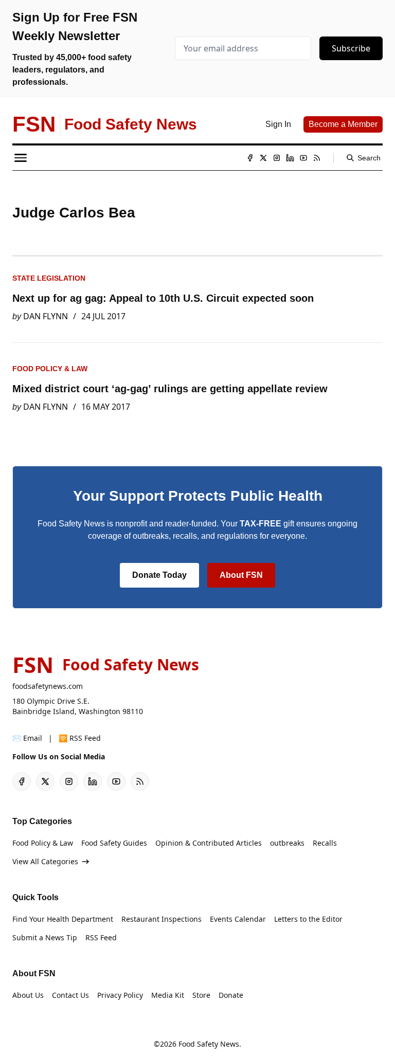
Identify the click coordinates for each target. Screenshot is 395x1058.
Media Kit (167, 995)
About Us (28, 995)
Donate (231, 995)
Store (201, 995)
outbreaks (287, 843)
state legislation (48, 278)
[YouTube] (303, 158)
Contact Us (70, 995)
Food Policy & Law (49, 368)
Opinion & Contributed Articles (208, 843)
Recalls (325, 843)
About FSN (241, 575)
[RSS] (317, 158)
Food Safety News (208, 1044)
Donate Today (159, 575)
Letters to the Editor (308, 919)
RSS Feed (101, 937)
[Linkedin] (290, 158)
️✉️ (27, 738)
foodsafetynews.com (47, 686)
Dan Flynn (45, 316)
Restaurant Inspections (161, 919)
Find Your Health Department (62, 919)
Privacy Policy (120, 995)
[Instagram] (277, 158)
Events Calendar (238, 919)
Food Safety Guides (114, 843)
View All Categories (45, 861)
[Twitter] (263, 158)
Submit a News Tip (44, 937)
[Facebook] (250, 158)
